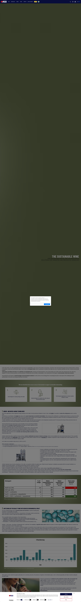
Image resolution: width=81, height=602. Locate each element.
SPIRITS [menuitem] (25, 1)
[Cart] (73, 1)
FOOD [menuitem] (21, 1)
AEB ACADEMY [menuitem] (30, 1)
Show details (50, 599)
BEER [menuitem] (17, 1)
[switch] (30, 599)
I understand (47, 304)
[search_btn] (70, 1)
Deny (66, 599)
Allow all (66, 594)
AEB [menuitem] (9, 1)
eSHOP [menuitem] (35, 1)
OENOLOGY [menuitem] (13, 1)
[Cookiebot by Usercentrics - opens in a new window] (11, 600)
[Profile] (75, 2)
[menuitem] (38, 1)
